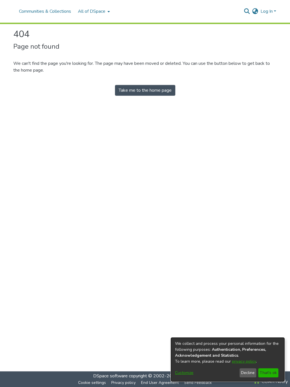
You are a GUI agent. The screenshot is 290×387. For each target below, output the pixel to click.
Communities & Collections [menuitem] (45, 11)
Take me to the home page (145, 90)
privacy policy (244, 361)
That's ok (268, 372)
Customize (184, 372)
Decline (248, 372)
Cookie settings (92, 382)
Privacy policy (123, 382)
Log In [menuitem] (267, 11)
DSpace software (110, 376)
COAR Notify (274, 382)
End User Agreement (160, 382)
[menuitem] (93, 11)
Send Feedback (198, 382)
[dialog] (227, 359)
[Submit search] (247, 11)
